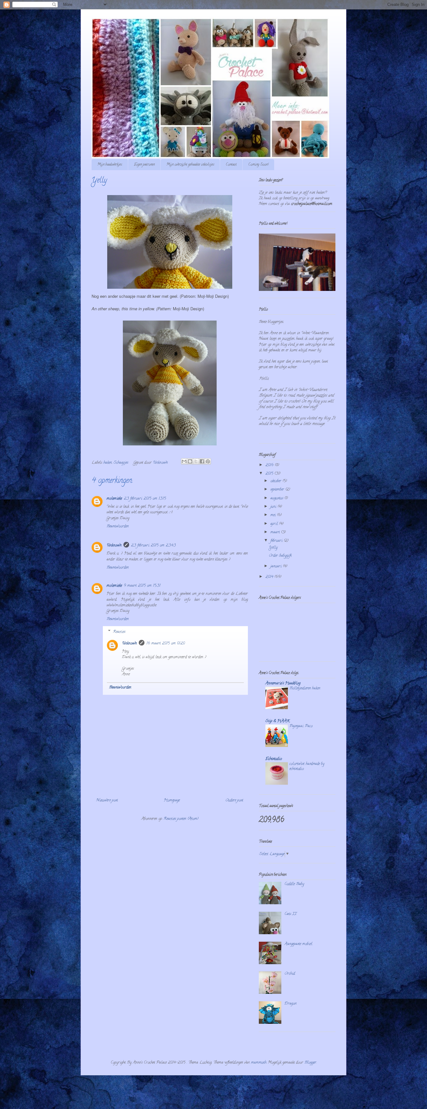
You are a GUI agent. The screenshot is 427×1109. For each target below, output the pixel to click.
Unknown (114, 545)
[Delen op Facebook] (202, 461)
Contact (231, 165)
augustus (277, 498)
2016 (270, 465)
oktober (276, 481)
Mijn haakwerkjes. (109, 165)
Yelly (273, 547)
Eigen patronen (144, 165)
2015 (269, 473)
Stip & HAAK (277, 721)
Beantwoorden (118, 526)
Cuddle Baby (294, 884)
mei (273, 515)
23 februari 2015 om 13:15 (145, 498)
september (277, 489)
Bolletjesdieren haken (304, 688)
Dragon (290, 1003)
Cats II (290, 914)
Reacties (119, 632)
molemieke (114, 498)
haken (107, 462)
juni (274, 506)
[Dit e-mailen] (184, 461)
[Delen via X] (196, 461)
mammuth (258, 1062)
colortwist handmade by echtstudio (306, 766)
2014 (269, 577)
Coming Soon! (258, 165)
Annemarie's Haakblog (282, 683)
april (274, 524)
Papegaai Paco (301, 726)
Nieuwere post (107, 800)
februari (277, 540)
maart (275, 532)
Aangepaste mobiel (298, 944)
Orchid (289, 973)
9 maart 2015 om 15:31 (142, 585)
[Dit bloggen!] (190, 461)
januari (276, 566)
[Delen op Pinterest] (208, 461)
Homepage (172, 800)
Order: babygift (280, 555)
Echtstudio (273, 759)
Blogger (310, 1062)
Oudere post (234, 800)
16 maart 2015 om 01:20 (165, 643)
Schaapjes (120, 462)
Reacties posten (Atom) (180, 819)
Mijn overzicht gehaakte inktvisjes (190, 165)
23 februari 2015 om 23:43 (153, 545)
